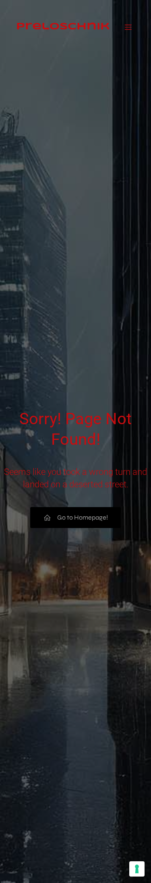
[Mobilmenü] (128, 21)
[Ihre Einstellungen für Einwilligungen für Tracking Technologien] (137, 869)
